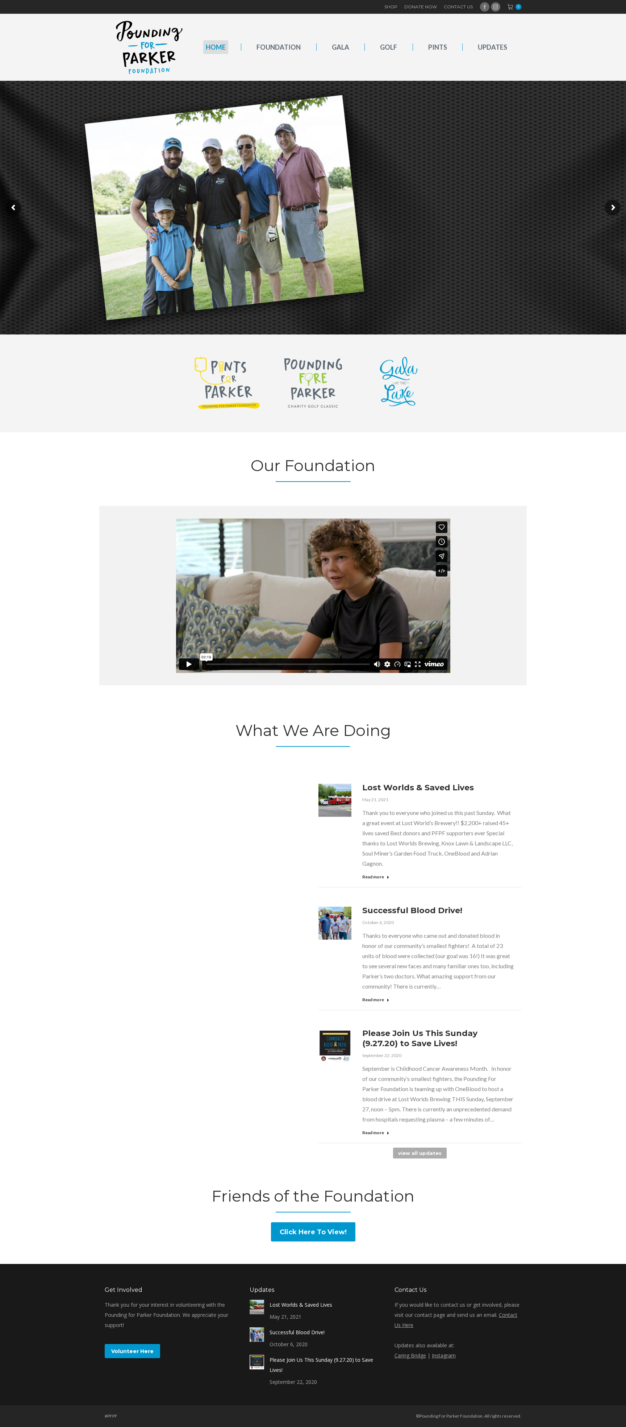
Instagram (444, 1355)
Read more (373, 876)
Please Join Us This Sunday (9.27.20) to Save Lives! (419, 1038)
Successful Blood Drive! (412, 910)
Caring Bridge (410, 1355)
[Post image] (257, 1307)
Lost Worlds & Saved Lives (418, 787)
